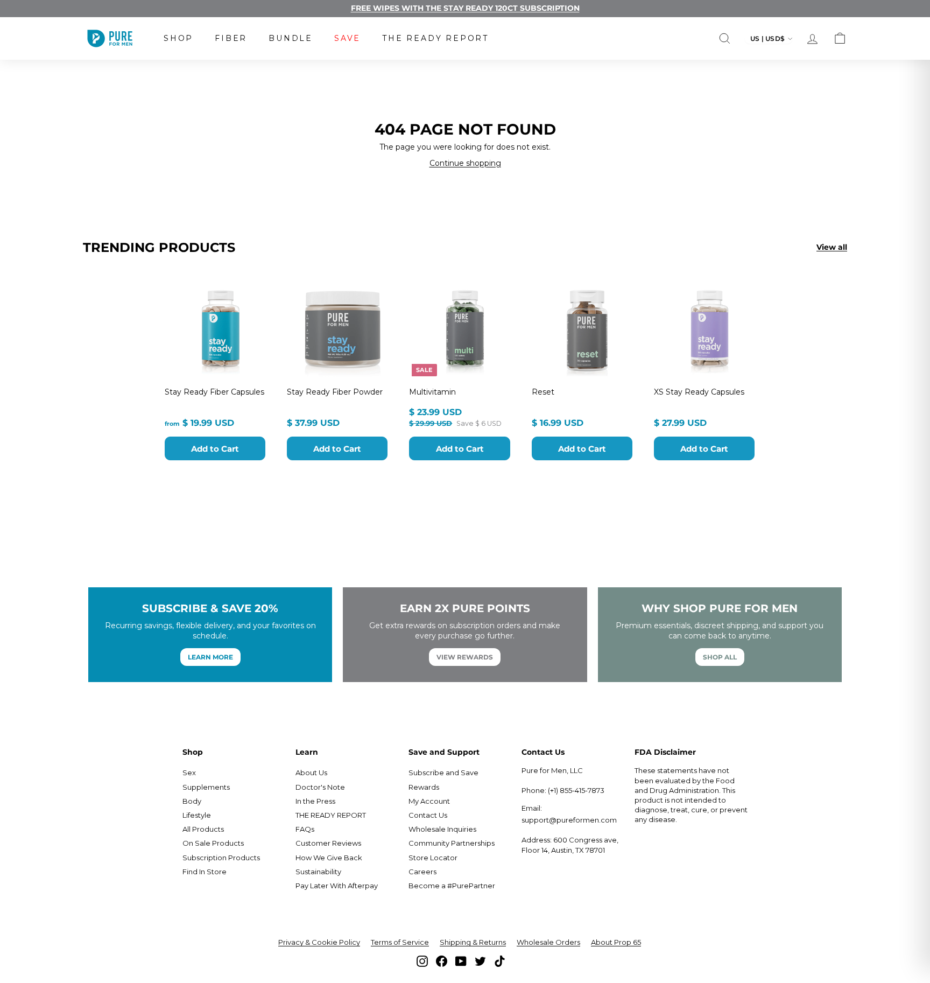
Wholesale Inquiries (442, 829)
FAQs (304, 829)
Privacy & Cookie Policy (319, 942)
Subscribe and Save (443, 772)
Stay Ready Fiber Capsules (214, 392)
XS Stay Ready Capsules (699, 392)
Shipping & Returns (473, 942)
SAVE (347, 38)
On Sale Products (213, 843)
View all (831, 247)
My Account (429, 801)
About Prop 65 (616, 942)
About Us (311, 772)
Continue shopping (465, 163)
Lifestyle (196, 815)
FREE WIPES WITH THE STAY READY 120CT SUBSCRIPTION (465, 8)
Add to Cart (215, 449)
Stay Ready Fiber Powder (335, 392)
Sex (189, 772)
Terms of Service (400, 942)
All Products (203, 829)
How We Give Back (328, 857)
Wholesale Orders (548, 942)
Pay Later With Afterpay (336, 885)
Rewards (423, 787)
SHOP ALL (720, 657)
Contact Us (427, 815)
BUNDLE (291, 38)
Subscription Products (221, 857)
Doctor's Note (320, 787)
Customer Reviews (328, 843)
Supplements (206, 787)
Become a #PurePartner (451, 885)
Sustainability (318, 871)
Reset (543, 392)
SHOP (178, 38)
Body (191, 801)
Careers (422, 871)
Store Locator (432, 857)
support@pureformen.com (569, 820)
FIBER (231, 38)
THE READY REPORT (435, 38)
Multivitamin (432, 392)
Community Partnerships (451, 843)
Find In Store (204, 871)
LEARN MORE (210, 657)
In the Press (315, 801)
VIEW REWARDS (464, 657)
